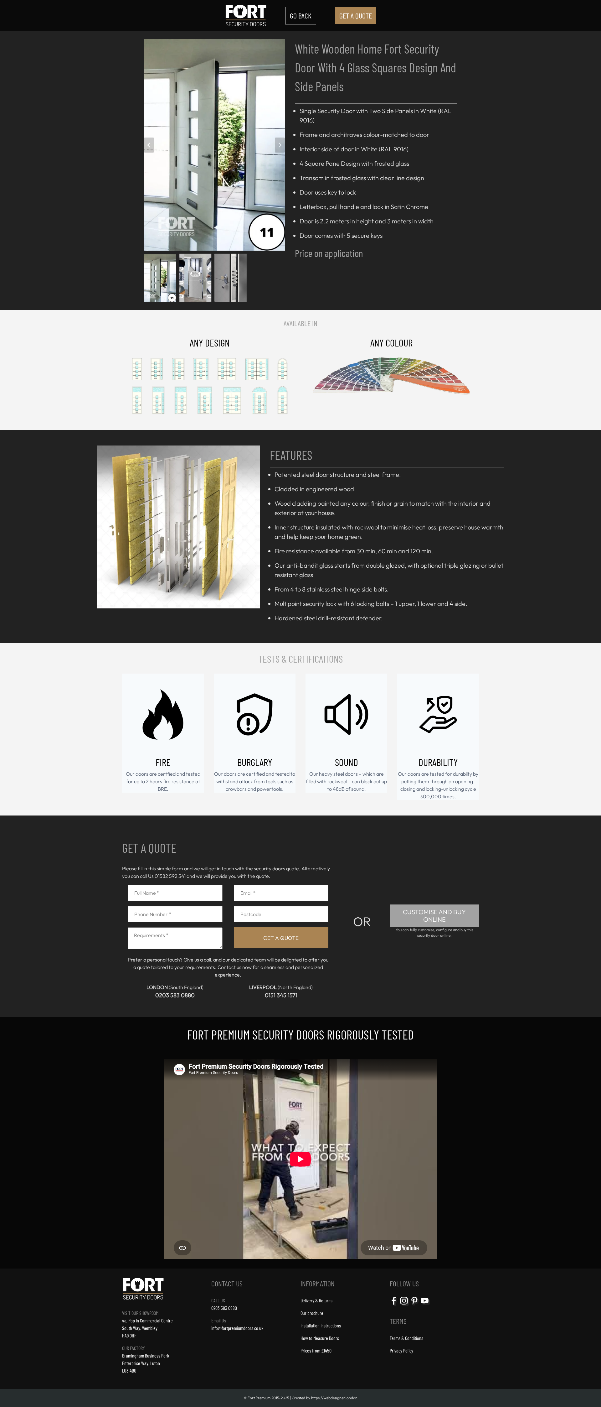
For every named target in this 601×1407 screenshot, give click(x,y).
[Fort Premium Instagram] (404, 1305)
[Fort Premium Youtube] (425, 1305)
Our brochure (311, 1313)
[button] (161, 276)
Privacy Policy (401, 1350)
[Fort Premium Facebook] (394, 1305)
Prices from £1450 (315, 1350)
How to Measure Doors (319, 1338)
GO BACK (300, 15)
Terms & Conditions (406, 1338)
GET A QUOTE (355, 15)
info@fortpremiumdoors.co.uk (237, 1328)
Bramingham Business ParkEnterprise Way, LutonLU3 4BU (145, 1362)
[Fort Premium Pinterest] (415, 1305)
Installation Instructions (320, 1325)
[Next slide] (280, 145)
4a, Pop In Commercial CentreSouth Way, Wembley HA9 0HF (147, 1327)
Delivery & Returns (316, 1300)
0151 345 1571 (281, 995)
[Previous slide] (149, 145)
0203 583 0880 (175, 995)
